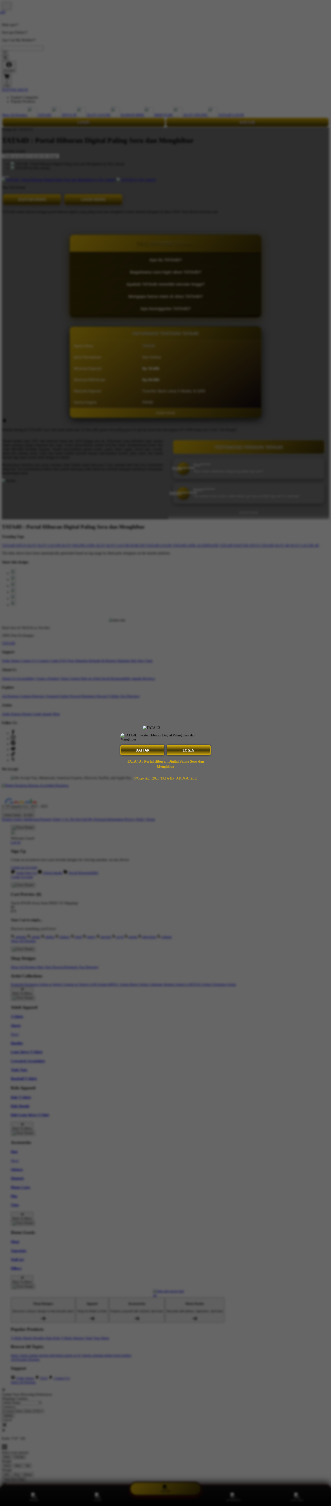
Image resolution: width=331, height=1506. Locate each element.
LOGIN (189, 750)
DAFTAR (143, 750)
